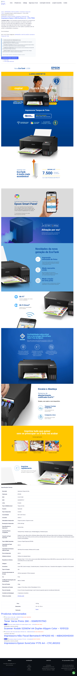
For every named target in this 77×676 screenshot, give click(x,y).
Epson (37, 609)
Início (2, 11)
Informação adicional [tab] (9, 61)
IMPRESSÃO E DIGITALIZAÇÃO (12, 11)
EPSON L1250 (21, 596)
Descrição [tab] (6, 59)
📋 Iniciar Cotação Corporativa (10, 57)
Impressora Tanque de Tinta (22, 16)
